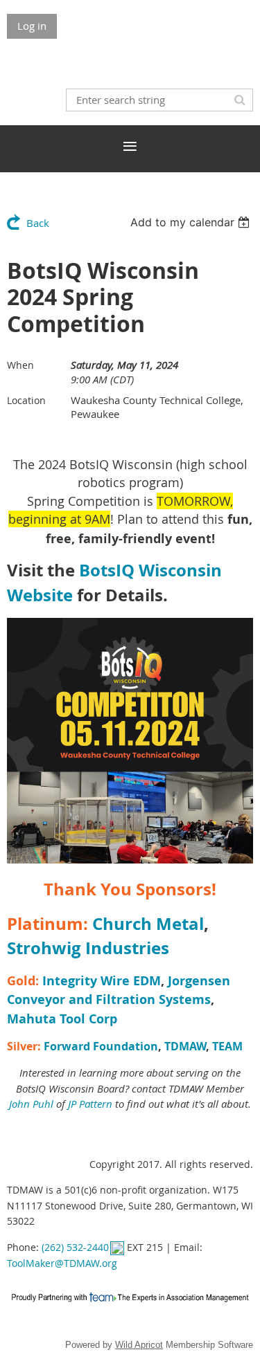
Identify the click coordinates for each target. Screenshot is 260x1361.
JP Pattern (90, 1104)
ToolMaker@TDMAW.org (62, 1263)
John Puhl (31, 1104)
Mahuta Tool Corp (62, 1018)
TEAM (227, 1046)
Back (37, 223)
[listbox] (191, 222)
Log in (31, 26)
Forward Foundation (101, 1046)
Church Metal (148, 923)
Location (26, 400)
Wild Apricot (139, 1345)
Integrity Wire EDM (101, 980)
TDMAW (185, 1046)
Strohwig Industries (88, 948)
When (20, 365)
